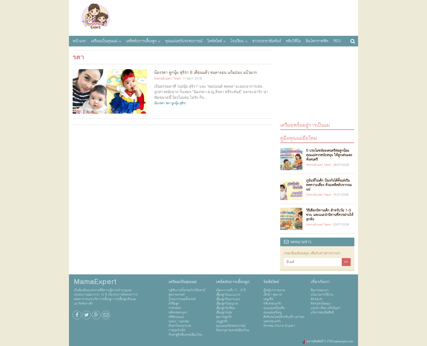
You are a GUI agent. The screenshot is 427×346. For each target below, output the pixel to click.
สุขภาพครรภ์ (177, 294)
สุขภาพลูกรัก (224, 317)
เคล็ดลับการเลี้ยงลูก (141, 41)
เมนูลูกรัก (222, 321)
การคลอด (175, 308)
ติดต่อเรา (316, 299)
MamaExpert (95, 17)
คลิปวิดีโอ (293, 41)
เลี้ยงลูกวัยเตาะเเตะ (228, 299)
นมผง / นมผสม (179, 321)
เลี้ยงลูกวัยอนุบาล (227, 303)
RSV (337, 41)
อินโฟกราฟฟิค (317, 41)
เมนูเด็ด (268, 299)
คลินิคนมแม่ (176, 317)
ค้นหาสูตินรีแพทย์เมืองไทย (185, 334)
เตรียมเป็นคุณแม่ (104, 41)
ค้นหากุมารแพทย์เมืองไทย (232, 330)
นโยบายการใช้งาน (322, 294)
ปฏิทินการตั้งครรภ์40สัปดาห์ (187, 290)
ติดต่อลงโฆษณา (321, 303)
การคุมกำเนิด (177, 330)
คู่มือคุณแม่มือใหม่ (298, 138)
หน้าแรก (79, 41)
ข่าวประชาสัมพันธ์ (266, 41)
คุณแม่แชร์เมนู (272, 312)
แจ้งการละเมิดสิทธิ (322, 312)
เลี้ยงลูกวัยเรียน (225, 308)
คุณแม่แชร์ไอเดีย (274, 308)
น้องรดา (159, 103)
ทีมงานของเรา (320, 290)
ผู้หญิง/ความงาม (274, 290)
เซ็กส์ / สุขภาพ (272, 294)
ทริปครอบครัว (272, 303)
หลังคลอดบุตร (178, 312)
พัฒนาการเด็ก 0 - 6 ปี (231, 290)
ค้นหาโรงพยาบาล (180, 326)
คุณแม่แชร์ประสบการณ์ (183, 41)
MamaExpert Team (167, 78)
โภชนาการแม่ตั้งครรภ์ (182, 299)
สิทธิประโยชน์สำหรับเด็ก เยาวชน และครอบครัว (283, 319)
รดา (168, 103)
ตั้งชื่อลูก (174, 303)
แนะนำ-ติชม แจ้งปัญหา (326, 308)
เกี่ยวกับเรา (320, 282)
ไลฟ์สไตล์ (214, 41)
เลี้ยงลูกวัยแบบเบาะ (228, 294)
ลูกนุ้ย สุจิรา (178, 103)
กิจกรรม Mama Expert (279, 326)
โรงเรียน (237, 41)
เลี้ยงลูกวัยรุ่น (224, 312)
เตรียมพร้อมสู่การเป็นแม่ (305, 125)
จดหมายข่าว (300, 241)
